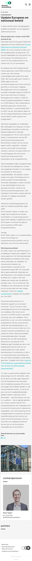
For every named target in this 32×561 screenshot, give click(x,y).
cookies (16, 559)
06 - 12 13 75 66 (7, 515)
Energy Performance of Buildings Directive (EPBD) (15, 47)
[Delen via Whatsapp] (5, 438)
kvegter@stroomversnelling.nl (11, 517)
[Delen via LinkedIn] (2, 438)
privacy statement (16, 556)
